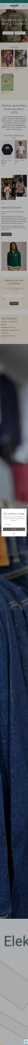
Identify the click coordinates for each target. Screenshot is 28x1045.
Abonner (14, 529)
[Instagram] (14, 533)
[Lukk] (24, 510)
